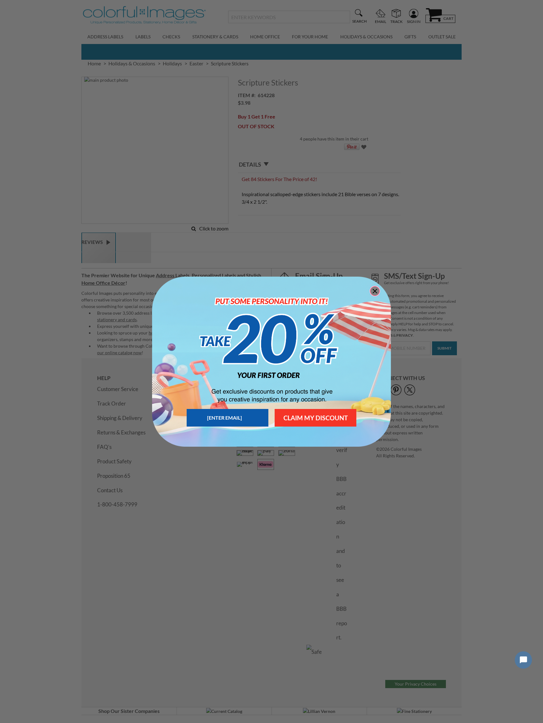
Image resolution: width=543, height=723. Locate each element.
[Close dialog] (375, 291)
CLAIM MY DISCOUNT (315, 418)
